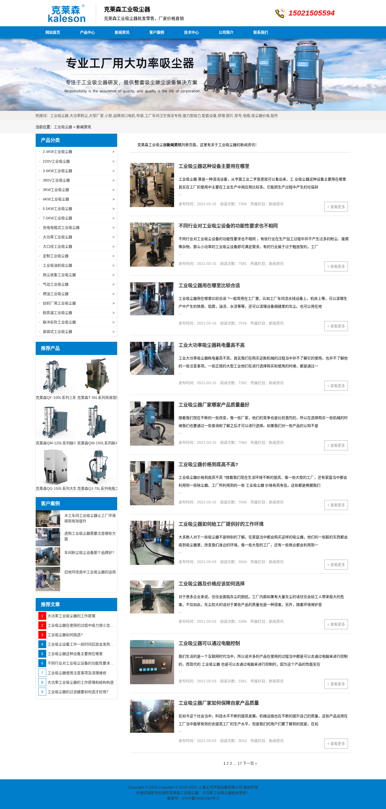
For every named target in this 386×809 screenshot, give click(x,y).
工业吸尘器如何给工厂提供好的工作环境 (221, 524)
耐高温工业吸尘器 (76, 313)
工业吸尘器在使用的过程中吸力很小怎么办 (77, 625)
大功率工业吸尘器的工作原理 (68, 616)
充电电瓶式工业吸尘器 (76, 227)
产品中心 (87, 32)
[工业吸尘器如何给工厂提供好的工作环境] (152, 543)
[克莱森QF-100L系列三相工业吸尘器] (56, 375)
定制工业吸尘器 (76, 256)
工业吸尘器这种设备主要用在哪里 (214, 166)
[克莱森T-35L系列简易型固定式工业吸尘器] (97, 375)
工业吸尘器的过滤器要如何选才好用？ (75, 692)
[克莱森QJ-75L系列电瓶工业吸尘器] (97, 465)
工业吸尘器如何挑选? (62, 635)
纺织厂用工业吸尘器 (76, 303)
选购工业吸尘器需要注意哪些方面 (90, 536)
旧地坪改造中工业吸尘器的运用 (90, 572)
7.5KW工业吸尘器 (76, 218)
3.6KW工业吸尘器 (76, 171)
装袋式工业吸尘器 (76, 331)
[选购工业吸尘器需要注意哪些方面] (48, 537)
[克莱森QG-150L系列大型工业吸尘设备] (56, 465)
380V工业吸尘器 (76, 180)
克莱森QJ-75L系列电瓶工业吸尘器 (105, 488)
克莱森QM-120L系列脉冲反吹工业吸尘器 (69, 443)
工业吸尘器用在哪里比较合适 (209, 285)
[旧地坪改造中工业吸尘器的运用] (48, 579)
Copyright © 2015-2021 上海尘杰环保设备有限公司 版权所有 (208, 787)
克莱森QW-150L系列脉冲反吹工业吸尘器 (111, 443)
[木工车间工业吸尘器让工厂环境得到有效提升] (48, 518)
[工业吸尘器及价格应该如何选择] (152, 602)
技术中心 (191, 32)
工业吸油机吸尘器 (76, 265)
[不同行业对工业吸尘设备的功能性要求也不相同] (152, 245)
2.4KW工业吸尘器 (76, 152)
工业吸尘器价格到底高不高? (208, 464)
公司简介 (226, 32)
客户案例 (156, 32)
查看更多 (336, 207)
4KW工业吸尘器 (76, 199)
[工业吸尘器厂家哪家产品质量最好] (152, 423)
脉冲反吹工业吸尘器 (76, 322)
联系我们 (260, 32)
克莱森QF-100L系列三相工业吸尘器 (65, 397)
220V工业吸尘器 (76, 161)
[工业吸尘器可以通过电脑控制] (152, 662)
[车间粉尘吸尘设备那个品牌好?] (48, 556)
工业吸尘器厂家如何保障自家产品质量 (219, 703)
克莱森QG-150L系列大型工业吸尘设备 (67, 488)
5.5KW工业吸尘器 (76, 209)
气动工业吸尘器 (76, 284)
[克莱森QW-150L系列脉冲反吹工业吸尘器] (97, 420)
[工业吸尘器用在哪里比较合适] (152, 304)
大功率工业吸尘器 (76, 237)
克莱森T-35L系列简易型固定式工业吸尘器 (111, 397)
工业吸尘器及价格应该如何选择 (212, 583)
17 (240, 763)
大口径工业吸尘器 (76, 246)
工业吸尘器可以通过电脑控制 (209, 643)
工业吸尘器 (63, 127)
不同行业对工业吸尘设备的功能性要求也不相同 (228, 226)
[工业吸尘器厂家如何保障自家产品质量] (152, 722)
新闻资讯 (122, 32)
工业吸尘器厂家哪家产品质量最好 (214, 405)
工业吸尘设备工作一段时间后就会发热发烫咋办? (77, 644)
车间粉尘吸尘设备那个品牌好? (89, 552)
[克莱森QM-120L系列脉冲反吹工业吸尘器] (56, 420)
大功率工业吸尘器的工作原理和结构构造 (77, 682)
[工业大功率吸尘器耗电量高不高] (152, 364)
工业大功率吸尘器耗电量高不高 (212, 345)
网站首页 (52, 32)
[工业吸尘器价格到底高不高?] (152, 483)
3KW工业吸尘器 (76, 190)
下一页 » (250, 763)
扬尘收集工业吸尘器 (76, 275)
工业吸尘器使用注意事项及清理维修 (73, 673)
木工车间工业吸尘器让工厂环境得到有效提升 (90, 518)
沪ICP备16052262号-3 (200, 798)
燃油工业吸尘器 (76, 294)
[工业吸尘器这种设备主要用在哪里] (152, 185)
